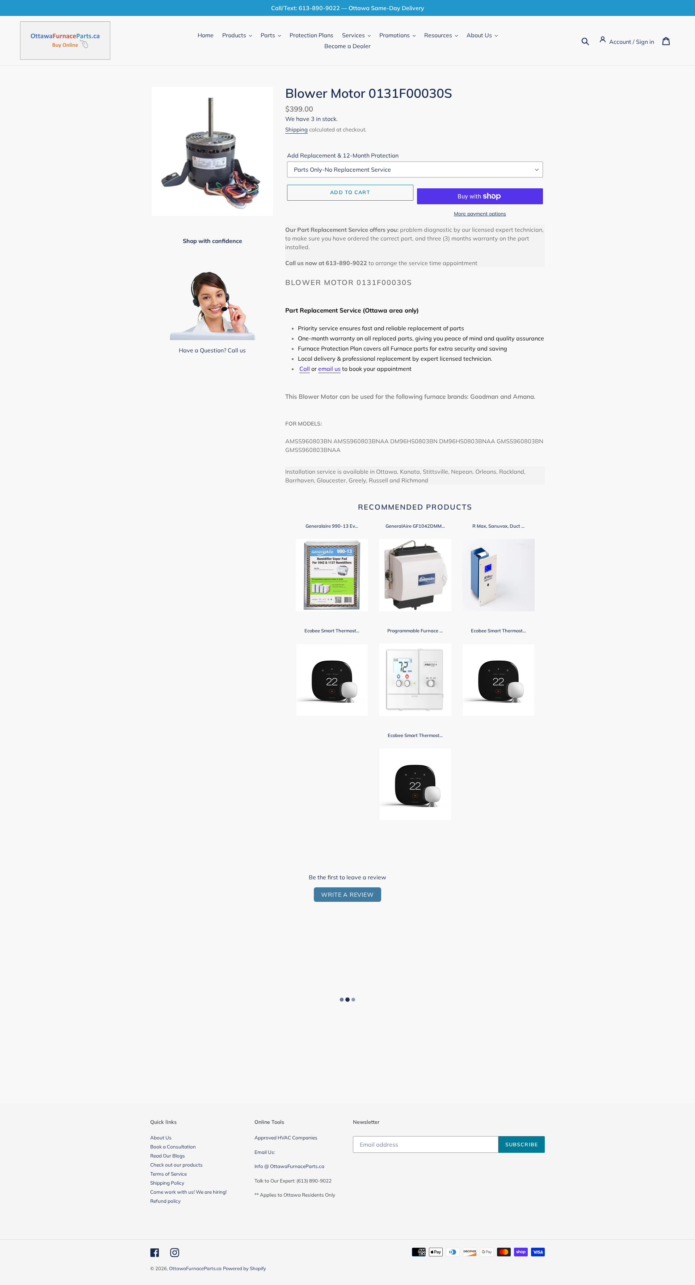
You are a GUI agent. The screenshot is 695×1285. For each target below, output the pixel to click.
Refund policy (165, 1201)
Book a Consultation (173, 1147)
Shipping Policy (167, 1183)
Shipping (296, 129)
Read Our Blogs (167, 1156)
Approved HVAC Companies (285, 1137)
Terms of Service (168, 1174)
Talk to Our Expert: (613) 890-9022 (293, 1181)
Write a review (347, 894)
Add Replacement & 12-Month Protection (343, 155)
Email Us (264, 1152)
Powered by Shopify (244, 1268)
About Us (161, 1137)
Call (304, 368)
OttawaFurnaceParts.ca (195, 1268)
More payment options (480, 213)
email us (329, 368)
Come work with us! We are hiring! (188, 1192)
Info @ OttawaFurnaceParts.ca (289, 1166)
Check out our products (176, 1165)
